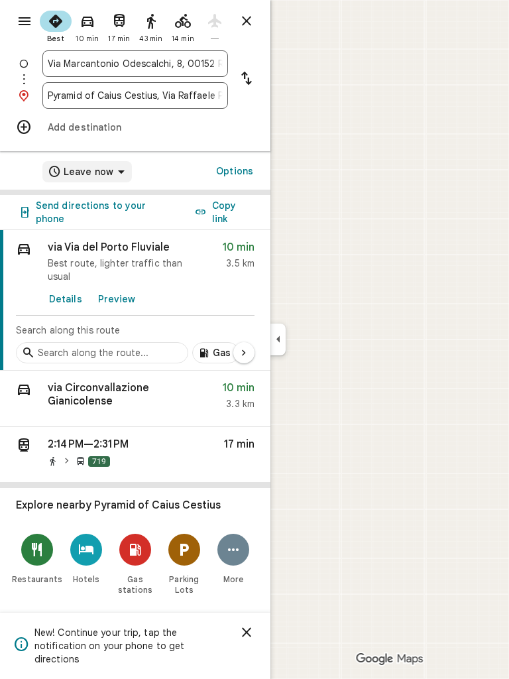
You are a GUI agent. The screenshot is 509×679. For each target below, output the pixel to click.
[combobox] (135, 63)
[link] (135, 300)
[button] (135, 399)
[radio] (56, 25)
